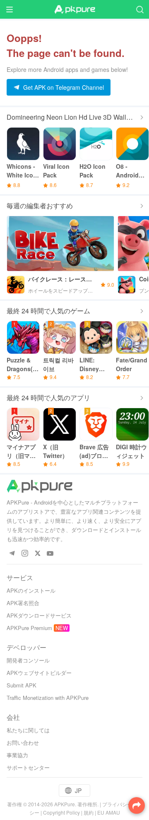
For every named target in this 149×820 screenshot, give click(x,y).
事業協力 (17, 755)
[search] (139, 9)
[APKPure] (74, 10)
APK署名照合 (23, 603)
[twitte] (37, 554)
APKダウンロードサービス (39, 615)
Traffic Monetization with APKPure (48, 698)
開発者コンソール (28, 660)
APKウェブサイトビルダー (39, 673)
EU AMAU (108, 812)
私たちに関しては (28, 730)
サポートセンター (28, 767)
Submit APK (21, 685)
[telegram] (12, 554)
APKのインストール (31, 590)
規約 (89, 812)
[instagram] (24, 554)
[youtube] (50, 554)
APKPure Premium (29, 628)
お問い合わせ (23, 742)
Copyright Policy (61, 812)
